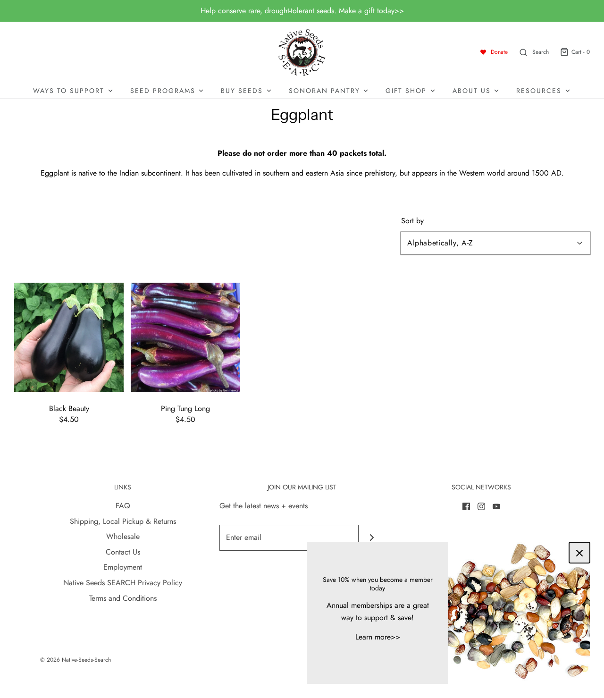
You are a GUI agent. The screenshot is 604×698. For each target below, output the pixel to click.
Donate (499, 52)
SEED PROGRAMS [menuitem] (162, 90)
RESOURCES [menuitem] (539, 90)
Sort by (412, 221)
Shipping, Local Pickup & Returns (123, 521)
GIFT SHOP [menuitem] (406, 90)
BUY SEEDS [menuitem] (242, 90)
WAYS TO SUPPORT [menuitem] (68, 90)
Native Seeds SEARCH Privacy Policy (122, 582)
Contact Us (123, 552)
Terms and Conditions (123, 598)
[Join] (372, 538)
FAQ (123, 505)
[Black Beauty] (69, 336)
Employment (122, 567)
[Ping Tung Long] (185, 336)
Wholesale (123, 536)
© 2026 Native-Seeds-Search (75, 660)
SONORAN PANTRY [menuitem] (324, 90)
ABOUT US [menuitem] (472, 90)
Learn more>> (377, 636)
